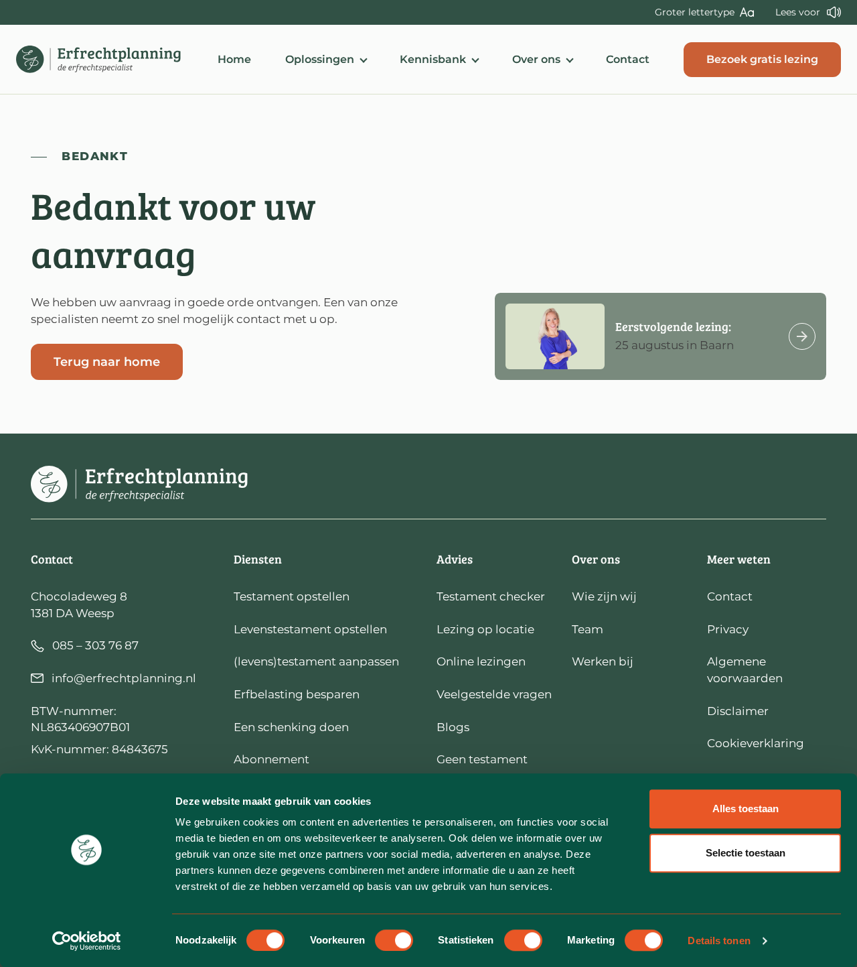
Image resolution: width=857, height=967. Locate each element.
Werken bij (602, 661)
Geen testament (482, 759)
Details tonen (719, 940)
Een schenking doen (291, 727)
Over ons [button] (536, 59)
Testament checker (491, 596)
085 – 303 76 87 (95, 645)
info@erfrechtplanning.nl (124, 678)
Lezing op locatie (485, 629)
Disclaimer (738, 711)
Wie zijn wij (604, 596)
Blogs (453, 727)
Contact (627, 59)
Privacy (728, 629)
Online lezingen (481, 661)
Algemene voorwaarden (745, 670)
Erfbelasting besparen (297, 694)
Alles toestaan (745, 808)
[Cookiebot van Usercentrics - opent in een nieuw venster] (86, 941)
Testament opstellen (291, 596)
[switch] (394, 940)
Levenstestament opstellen (310, 629)
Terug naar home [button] (107, 361)
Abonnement (271, 759)
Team (587, 629)
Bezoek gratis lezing (762, 59)
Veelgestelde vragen (494, 694)
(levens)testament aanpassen (316, 661)
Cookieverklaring (755, 743)
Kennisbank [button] (433, 59)
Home (234, 59)
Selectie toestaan (745, 852)
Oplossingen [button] (319, 59)
